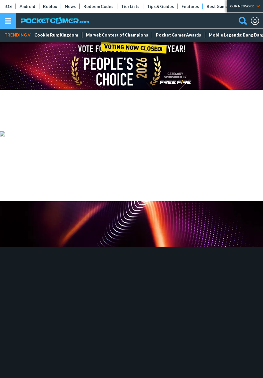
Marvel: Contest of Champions (117, 35)
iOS (8, 6)
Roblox (50, 6)
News (70, 6)
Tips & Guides (160, 6)
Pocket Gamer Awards (178, 35)
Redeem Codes (98, 6)
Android (27, 6)
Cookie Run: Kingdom (56, 35)
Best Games (218, 6)
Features (190, 6)
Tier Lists (130, 6)
